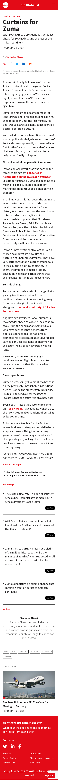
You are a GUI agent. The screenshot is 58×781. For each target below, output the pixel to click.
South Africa (47, 652)
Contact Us (35, 753)
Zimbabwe (7, 656)
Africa (6, 652)
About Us (7, 753)
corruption (23, 652)
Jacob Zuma (34, 652)
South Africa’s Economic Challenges (24, 471)
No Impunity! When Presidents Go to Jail (26, 475)
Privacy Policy (9, 758)
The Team (35, 762)
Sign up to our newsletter (42, 758)
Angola (13, 652)
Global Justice (11, 16)
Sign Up (49, 775)
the (30, 5)
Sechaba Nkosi (15, 57)
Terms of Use (9, 762)
